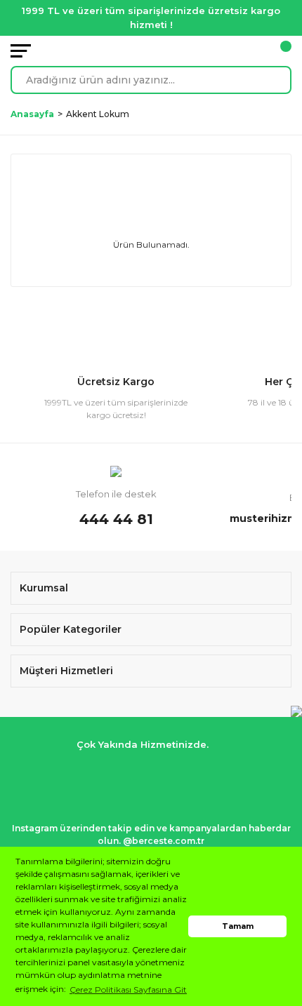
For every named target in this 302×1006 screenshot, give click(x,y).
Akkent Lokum (97, 114)
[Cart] (284, 51)
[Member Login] (263, 51)
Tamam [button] (238, 926)
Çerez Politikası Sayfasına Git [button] (128, 989)
